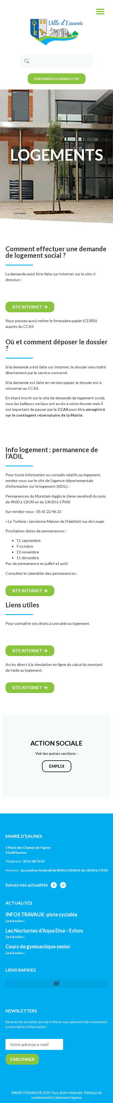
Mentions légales (68, 1098)
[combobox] (56, 61)
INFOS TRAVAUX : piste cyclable (41, 914)
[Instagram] (63, 885)
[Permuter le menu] (100, 11)
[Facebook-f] (54, 885)
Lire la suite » (15, 921)
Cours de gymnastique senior (37, 946)
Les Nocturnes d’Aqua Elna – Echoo (44, 931)
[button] (56, 983)
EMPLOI (56, 766)
